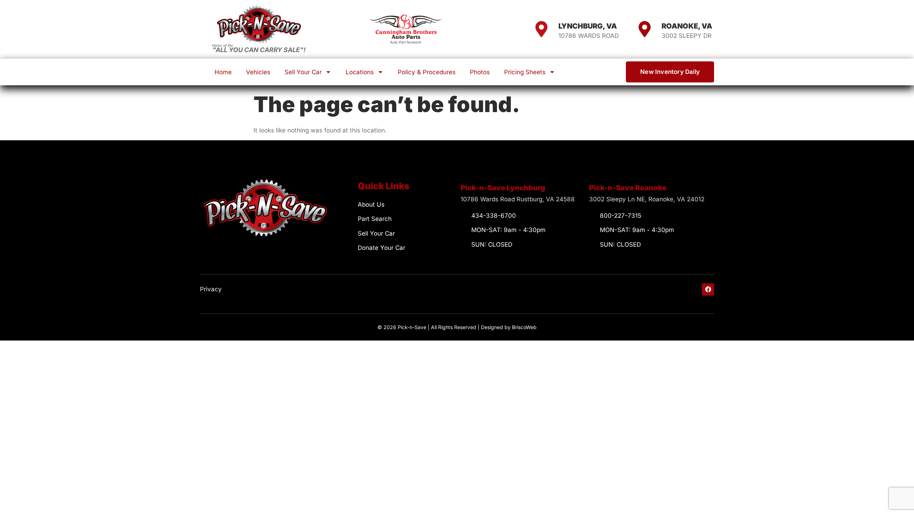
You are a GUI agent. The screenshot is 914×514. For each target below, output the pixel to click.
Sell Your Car (303, 72)
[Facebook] (708, 289)
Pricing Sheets (525, 72)
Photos (480, 72)
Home (223, 72)
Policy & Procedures (427, 72)
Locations (360, 72)
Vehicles (258, 72)
